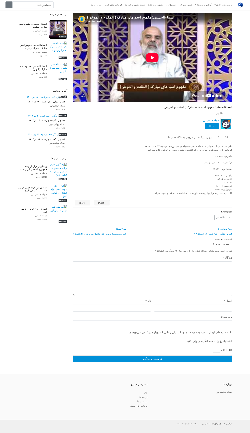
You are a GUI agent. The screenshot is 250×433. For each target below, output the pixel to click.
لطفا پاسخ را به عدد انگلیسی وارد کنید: (209, 341)
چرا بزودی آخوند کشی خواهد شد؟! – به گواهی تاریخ (32, 189)
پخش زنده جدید (155, 4)
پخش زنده (171, 4)
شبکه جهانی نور (211, 120)
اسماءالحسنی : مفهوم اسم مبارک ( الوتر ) (33, 67)
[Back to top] (10, 412)
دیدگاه (227, 257)
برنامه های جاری (224, 4)
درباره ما (143, 397)
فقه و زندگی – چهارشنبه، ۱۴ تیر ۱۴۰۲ (47, 139)
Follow (211, 126)
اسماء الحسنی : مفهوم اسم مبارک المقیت (33, 25)
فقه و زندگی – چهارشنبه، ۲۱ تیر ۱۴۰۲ (47, 120)
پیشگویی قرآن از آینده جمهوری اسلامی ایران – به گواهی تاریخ (33, 169)
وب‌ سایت (226, 316)
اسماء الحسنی (223, 217)
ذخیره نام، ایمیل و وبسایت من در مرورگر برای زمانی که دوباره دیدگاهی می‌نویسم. (178, 332)
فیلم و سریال (186, 4)
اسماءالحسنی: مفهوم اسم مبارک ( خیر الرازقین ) (33, 46)
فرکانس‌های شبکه (113, 4)
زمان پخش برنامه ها (135, 4)
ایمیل (228, 300)
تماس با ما (96, 4)
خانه (145, 392)
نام (148, 300)
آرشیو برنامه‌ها (204, 4)
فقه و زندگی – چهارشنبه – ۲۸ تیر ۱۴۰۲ (46, 101)
